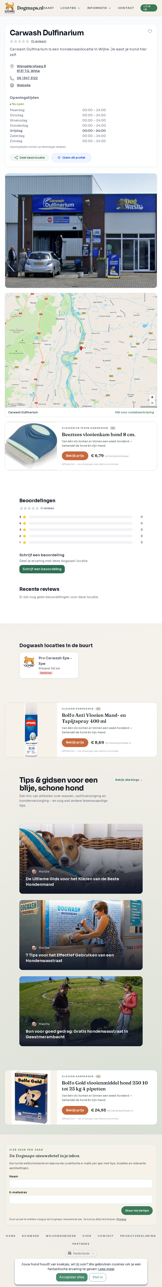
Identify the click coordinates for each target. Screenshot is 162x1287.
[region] (81, 350)
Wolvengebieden (61, 1235)
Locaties (68, 8)
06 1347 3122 (27, 78)
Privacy (121, 1219)
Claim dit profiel (73, 157)
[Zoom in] (152, 397)
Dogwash (31, 1235)
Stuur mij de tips (137, 1210)
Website (24, 85)
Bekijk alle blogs (129, 780)
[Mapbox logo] (15, 404)
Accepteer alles (71, 1277)
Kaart (48, 8)
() (38, 41)
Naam (13, 1176)
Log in (147, 8)
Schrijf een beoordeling (42, 569)
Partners (81, 1243)
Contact (126, 8)
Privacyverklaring (138, 1235)
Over (86, 1235)
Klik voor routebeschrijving (134, 412)
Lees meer (106, 1269)
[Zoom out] (152, 403)
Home (11, 1235)
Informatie (97, 8)
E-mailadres (18, 1192)
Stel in (97, 1277)
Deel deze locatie (32, 157)
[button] (150, 31)
